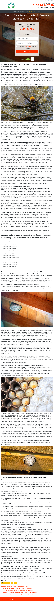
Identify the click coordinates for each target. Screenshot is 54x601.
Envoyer (27, 52)
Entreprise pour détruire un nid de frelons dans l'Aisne (14, 586)
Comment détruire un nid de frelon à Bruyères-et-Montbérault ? (18, 590)
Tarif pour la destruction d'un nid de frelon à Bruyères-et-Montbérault (20, 592)
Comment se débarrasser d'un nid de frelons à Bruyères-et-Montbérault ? (21, 595)
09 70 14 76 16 (44, 5)
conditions (29, 46)
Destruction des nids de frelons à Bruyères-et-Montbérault (17, 588)
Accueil (3, 599)
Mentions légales (10, 599)
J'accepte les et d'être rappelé (28, 47)
